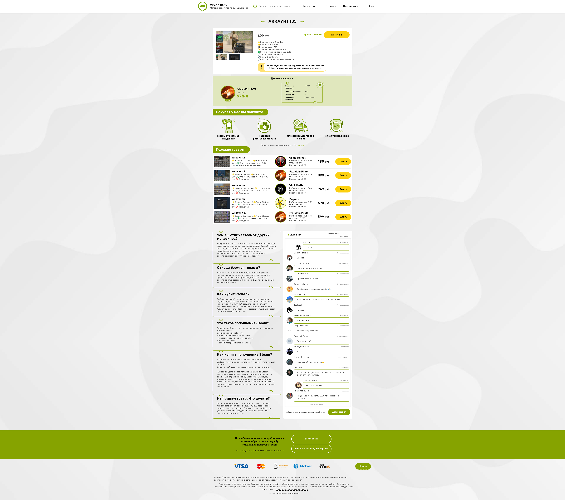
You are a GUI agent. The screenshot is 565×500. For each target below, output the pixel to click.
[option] (234, 42)
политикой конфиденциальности (292, 489)
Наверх (363, 466)
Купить (336, 34)
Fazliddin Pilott (247, 89)
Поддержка (350, 6)
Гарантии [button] (309, 6)
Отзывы (331, 6)
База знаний (311, 439)
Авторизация (339, 412)
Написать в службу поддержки (311, 449)
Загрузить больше (317, 404)
